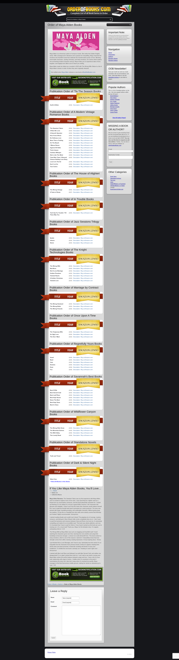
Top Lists (112, 180)
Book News (113, 176)
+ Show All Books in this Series (60, 481)
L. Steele (54, 490)
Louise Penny (114, 112)
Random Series (113, 58)
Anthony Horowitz (115, 99)
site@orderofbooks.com (114, 145)
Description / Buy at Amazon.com (83, 105)
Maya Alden (65, 72)
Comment (54, 606)
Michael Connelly (114, 106)
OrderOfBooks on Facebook (117, 184)
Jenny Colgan (114, 110)
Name (52, 597)
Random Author (113, 60)
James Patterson (114, 103)
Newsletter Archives (115, 178)
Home (110, 52)
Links (111, 182)
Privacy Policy (52, 652)
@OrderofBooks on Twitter (117, 185)
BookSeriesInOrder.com (116, 189)
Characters (111, 54)
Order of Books (52, 584)
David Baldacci (114, 96)
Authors (60, 584)
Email (52, 602)
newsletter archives (113, 77)
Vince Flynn (113, 108)
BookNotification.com (89, 72)
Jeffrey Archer (114, 105)
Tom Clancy (113, 97)
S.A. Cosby (113, 101)
